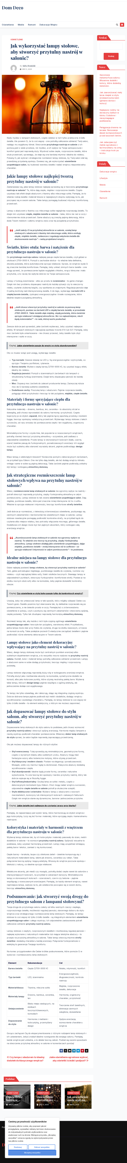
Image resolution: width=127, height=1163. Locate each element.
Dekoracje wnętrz (48, 24)
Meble (21, 24)
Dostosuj (18, 1147)
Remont (32, 24)
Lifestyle (104, 178)
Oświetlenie (8, 24)
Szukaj (103, 37)
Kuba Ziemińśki (29, 66)
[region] (32, 1138)
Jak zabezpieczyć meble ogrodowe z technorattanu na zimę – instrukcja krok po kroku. (110, 147)
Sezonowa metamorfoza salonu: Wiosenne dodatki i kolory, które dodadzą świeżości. (110, 80)
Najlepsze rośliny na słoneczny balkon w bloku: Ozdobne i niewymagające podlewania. (109, 115)
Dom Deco (12, 7)
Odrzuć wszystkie (41, 1147)
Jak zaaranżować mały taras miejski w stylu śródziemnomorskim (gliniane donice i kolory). (111, 98)
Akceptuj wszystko (32, 1153)
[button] (117, 24)
